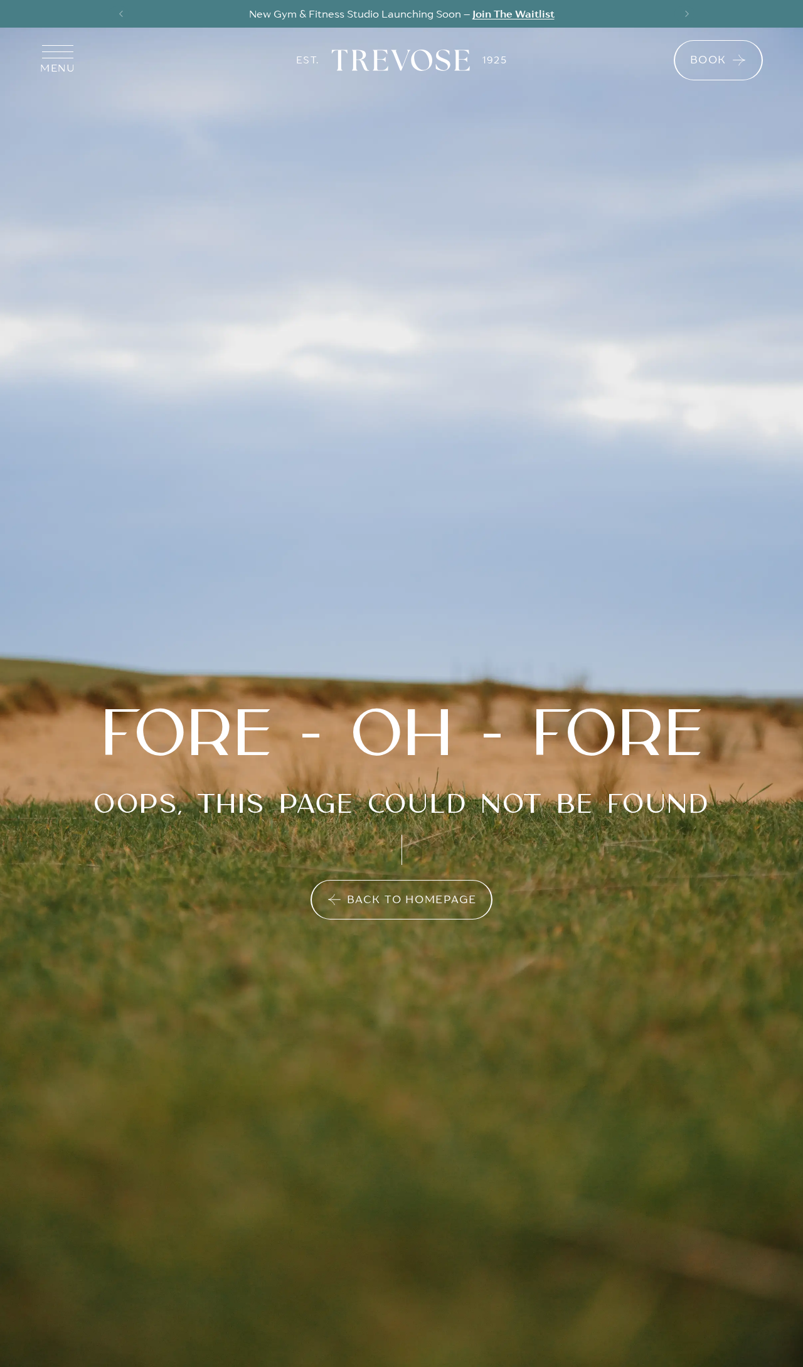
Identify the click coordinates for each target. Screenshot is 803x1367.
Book (708, 60)
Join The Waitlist (513, 14)
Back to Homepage (412, 899)
